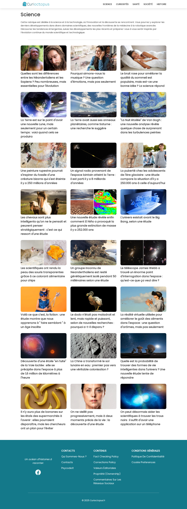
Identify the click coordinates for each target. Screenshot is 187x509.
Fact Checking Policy (106, 456)
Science (107, 4)
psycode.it (67, 468)
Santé (136, 4)
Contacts (67, 462)
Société (148, 4)
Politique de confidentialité (148, 456)
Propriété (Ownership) (107, 473)
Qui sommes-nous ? (74, 456)
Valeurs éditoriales (105, 468)
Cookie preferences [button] (143, 462)
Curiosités (122, 4)
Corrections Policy (105, 462)
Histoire (161, 4)
